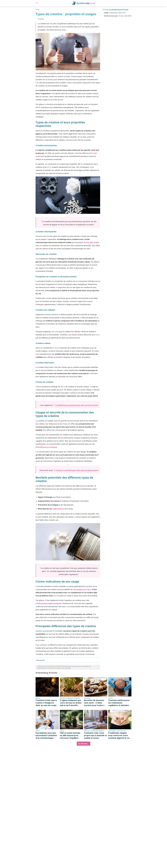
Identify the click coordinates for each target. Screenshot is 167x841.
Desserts (87, 698)
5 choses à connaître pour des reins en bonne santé (76, 470)
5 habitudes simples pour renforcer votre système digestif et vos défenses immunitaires (119, 735)
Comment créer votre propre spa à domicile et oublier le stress (95, 735)
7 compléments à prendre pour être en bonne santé (76, 405)
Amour (38, 698)
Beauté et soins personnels (94, 731)
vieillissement (58, 509)
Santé (37, 9)
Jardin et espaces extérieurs (70, 698)
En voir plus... (83, 744)
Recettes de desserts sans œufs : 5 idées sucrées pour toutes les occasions (95, 703)
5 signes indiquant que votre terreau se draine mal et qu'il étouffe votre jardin (71, 703)
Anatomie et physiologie (117, 731)
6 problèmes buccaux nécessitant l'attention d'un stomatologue (46, 735)
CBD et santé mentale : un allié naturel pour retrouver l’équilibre (70, 735)
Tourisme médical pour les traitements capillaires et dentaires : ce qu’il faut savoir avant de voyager (119, 703)
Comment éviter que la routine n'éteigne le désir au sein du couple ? (46, 703)
